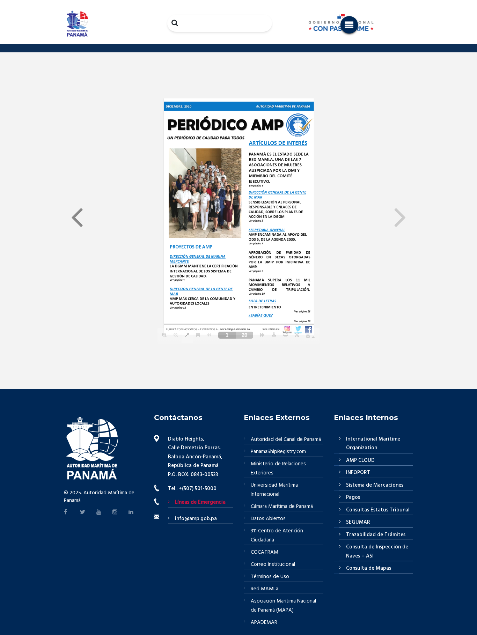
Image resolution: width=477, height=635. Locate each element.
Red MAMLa (264, 589)
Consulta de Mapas (368, 568)
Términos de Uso (270, 577)
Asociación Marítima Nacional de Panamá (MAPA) (283, 605)
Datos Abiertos (268, 519)
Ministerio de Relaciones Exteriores (278, 468)
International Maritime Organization (373, 443)
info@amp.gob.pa (196, 519)
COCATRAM (264, 552)
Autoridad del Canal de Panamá (286, 439)
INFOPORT (358, 472)
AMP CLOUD (360, 460)
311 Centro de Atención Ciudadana (277, 535)
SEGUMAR (358, 522)
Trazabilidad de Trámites (375, 535)
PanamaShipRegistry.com (278, 452)
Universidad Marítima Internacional (274, 490)
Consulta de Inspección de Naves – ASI (377, 551)
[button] (349, 25)
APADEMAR (264, 622)
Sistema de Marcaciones (374, 485)
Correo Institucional (273, 564)
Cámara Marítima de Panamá (282, 506)
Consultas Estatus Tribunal (378, 510)
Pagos (353, 497)
